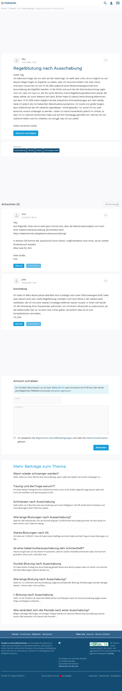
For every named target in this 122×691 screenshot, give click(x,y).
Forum (4, 8)
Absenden (101, 447)
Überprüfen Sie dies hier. (69, 666)
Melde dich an (58, 387)
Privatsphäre (116, 676)
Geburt (39, 150)
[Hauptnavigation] (118, 3)
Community (25, 634)
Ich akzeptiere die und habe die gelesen (63, 439)
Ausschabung (27, 8)
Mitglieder (36, 634)
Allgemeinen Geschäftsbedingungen (54, 437)
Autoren (90, 634)
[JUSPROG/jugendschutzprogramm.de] (99, 644)
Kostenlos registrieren (61, 390)
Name (17, 398)
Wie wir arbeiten (102, 634)
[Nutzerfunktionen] (111, 3)
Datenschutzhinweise (97, 437)
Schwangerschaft (51, 150)
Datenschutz (104, 676)
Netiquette (47, 634)
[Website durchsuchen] (105, 3)
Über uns (80, 634)
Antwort (19, 407)
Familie (31, 150)
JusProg (111, 653)
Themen (12, 8)
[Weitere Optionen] (106, 60)
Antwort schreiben (25, 133)
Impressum (93, 676)
